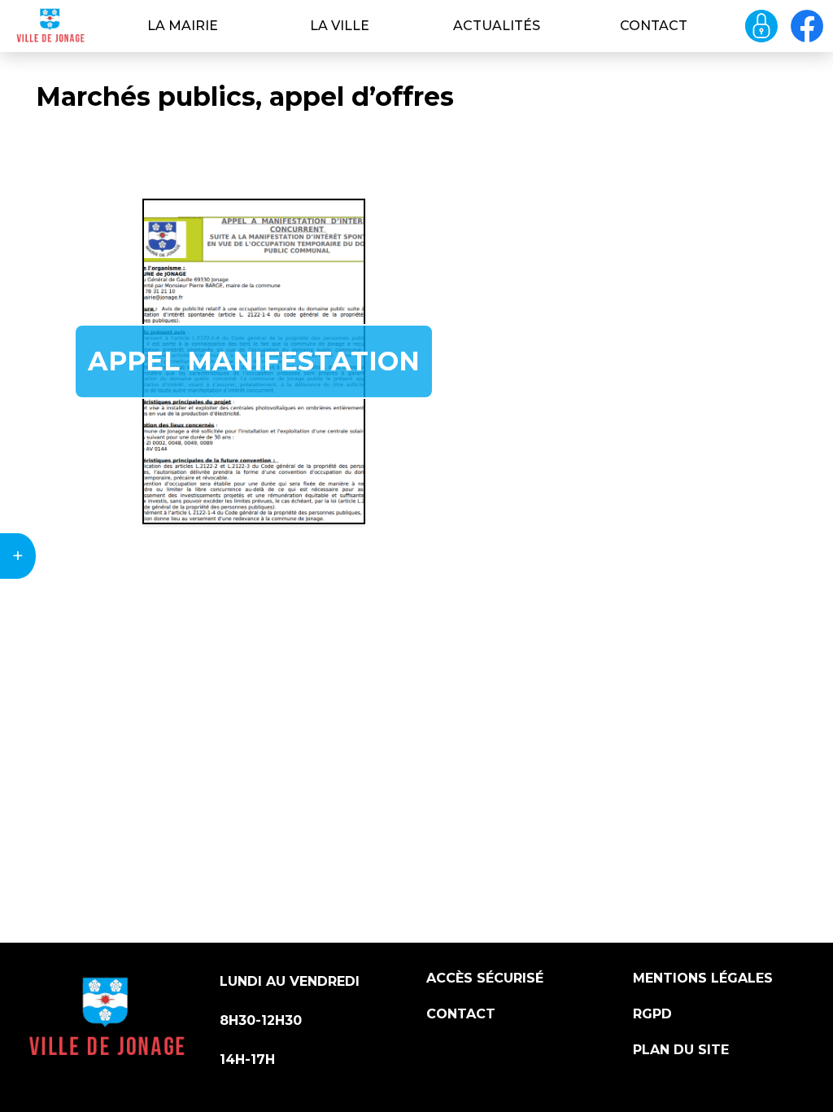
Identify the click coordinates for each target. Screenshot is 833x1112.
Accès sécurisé (484, 978)
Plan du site (681, 1049)
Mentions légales (703, 978)
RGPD (652, 1014)
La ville (339, 25)
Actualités (496, 25)
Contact (653, 25)
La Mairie (182, 25)
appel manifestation (254, 361)
